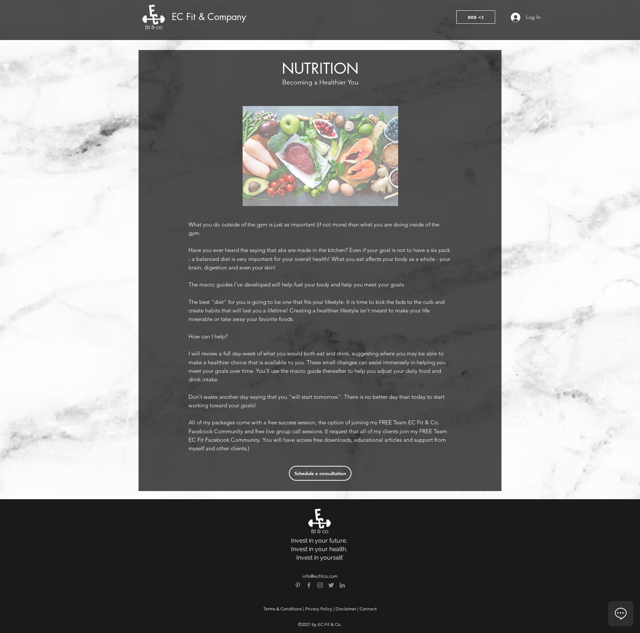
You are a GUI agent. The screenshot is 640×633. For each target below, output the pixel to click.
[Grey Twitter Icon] (331, 585)
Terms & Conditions (282, 609)
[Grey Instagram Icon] (320, 585)
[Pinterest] (297, 585)
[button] (475, 17)
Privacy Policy (318, 609)
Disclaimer (346, 609)
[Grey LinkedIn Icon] (342, 585)
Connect (368, 609)
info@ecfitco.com (320, 576)
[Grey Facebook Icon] (309, 585)
